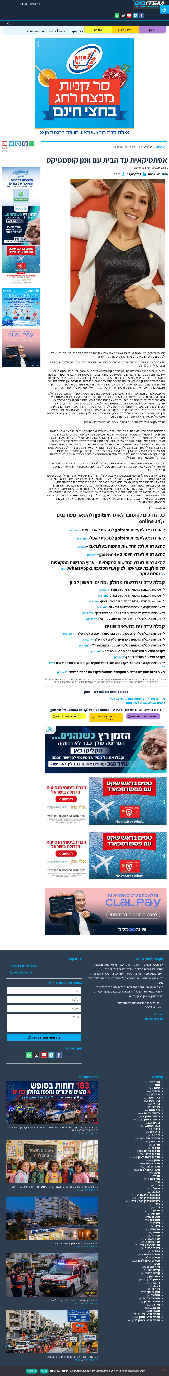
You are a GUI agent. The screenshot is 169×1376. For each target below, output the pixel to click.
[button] (164, 9)
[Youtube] (129, 15)
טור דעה (155, 1179)
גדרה (157, 1129)
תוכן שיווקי (161, 147)
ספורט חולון (153, 1242)
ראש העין (154, 1276)
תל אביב (155, 1307)
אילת (157, 1088)
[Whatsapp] (117, 15)
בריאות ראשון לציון (149, 1119)
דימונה (156, 1135)
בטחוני (156, 1107)
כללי (157, 1204)
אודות (23, 4)
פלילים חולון (152, 1257)
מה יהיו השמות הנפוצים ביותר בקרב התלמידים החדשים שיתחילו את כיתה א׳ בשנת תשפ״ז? (53, 1186)
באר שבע (154, 1100)
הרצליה (155, 1141)
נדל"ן (156, 1223)
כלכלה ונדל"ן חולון (149, 1198)
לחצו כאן (73, 530)
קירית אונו (154, 1270)
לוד (158, 1207)
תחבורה (155, 1295)
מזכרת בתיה (152, 1217)
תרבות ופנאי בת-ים (149, 1314)
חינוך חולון (153, 1166)
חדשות (156, 1148)
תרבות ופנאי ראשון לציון (146, 1320)
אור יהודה (154, 1082)
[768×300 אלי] (106, 824)
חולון (152, 30)
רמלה (156, 1286)
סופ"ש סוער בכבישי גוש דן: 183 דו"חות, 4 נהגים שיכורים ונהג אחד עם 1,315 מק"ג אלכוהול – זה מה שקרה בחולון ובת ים (53, 1129)
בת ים (98, 30)
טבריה (156, 1176)
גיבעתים (155, 1132)
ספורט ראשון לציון (149, 1245)
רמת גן (156, 1289)
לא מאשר (31, 1371)
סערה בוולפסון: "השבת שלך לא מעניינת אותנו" (74, 1243)
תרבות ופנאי (153, 1311)
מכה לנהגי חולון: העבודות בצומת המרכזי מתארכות (72, 1357)
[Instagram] (123, 15)
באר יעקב (77, 31)
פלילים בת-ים (152, 1254)
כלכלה (156, 1191)
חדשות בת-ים (152, 1151)
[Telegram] (135, 15)
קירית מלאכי (152, 1273)
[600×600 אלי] (21, 283)
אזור (157, 1085)
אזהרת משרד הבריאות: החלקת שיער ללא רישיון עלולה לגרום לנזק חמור (137, 701)
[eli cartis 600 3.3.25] (21, 366)
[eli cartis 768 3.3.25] (106, 934)
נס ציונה (63, 31)
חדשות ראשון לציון (149, 1157)
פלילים (156, 1251)
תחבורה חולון (152, 1301)
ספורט (156, 1235)
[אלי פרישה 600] (21, 244)
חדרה (156, 1144)
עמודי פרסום (152, 1248)
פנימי (156, 1264)
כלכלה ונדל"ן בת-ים (148, 1195)
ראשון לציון (125, 30)
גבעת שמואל (152, 1126)
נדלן (157, 1226)
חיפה (157, 1173)
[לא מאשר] (164, 1370)
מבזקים (155, 1210)
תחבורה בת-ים (151, 1298)
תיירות (156, 1304)
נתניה (156, 1232)
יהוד (157, 1185)
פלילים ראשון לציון (149, 1260)
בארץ (156, 1104)
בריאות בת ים (152, 1113)
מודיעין (155, 1213)
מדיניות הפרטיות (60, 1370)
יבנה (157, 1182)
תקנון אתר (157, 1013)
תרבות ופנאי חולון (149, 1317)
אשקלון (155, 1094)
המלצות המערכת (150, 1138)
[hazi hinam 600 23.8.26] (84, 136)
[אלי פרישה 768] (106, 772)
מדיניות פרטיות (154, 1018)
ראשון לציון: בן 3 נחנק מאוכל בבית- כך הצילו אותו (74, 1300)
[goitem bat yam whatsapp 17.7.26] (21, 205)
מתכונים (155, 1220)
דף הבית (35, 4)
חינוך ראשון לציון (150, 1169)
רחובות (52, 31)
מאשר (44, 1371)
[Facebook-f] (141, 15)
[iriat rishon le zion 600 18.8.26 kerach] (21, 325)
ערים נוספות (37, 31)
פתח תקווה (153, 1267)
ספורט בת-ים (152, 1238)
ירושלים (155, 1188)
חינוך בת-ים (153, 1163)
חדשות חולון (152, 1154)
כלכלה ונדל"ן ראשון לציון (145, 1201)
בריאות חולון (152, 1116)
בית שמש (154, 1110)
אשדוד (156, 1091)
